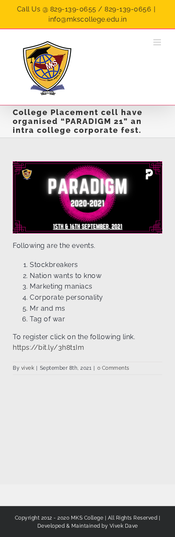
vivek (27, 368)
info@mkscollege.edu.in (87, 19)
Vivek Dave (124, 526)
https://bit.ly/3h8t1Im (48, 347)
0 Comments (113, 368)
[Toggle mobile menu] (158, 42)
